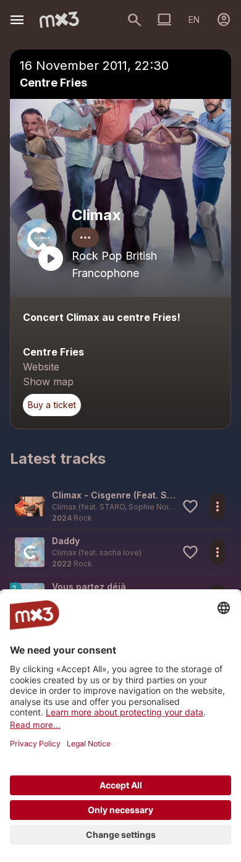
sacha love (119, 552)
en (194, 19)
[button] (120, 506)
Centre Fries (53, 82)
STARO (112, 506)
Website (41, 367)
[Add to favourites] (190, 506)
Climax (96, 215)
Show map (48, 381)
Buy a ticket (52, 404)
